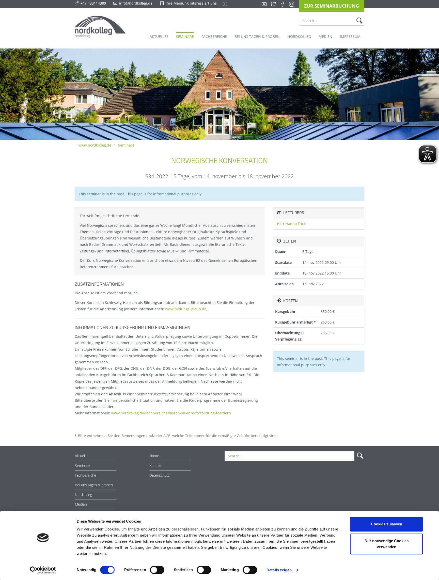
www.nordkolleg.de (95, 145)
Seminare (126, 145)
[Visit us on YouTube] (264, 4)
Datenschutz (159, 475)
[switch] (157, 570)
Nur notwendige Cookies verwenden (387, 544)
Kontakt (155, 465)
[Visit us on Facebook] (282, 4)
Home (154, 455)
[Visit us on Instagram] (291, 4)
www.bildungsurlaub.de (185, 309)
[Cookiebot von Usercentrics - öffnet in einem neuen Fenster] (43, 570)
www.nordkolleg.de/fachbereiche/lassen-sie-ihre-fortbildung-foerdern (171, 413)
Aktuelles (82, 455)
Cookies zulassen (386, 524)
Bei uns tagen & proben (94, 484)
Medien (81, 504)
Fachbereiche (85, 475)
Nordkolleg (83, 494)
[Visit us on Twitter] (273, 4)
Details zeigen (279, 570)
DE (224, 4)
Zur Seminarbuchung (331, 6)
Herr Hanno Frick (291, 223)
